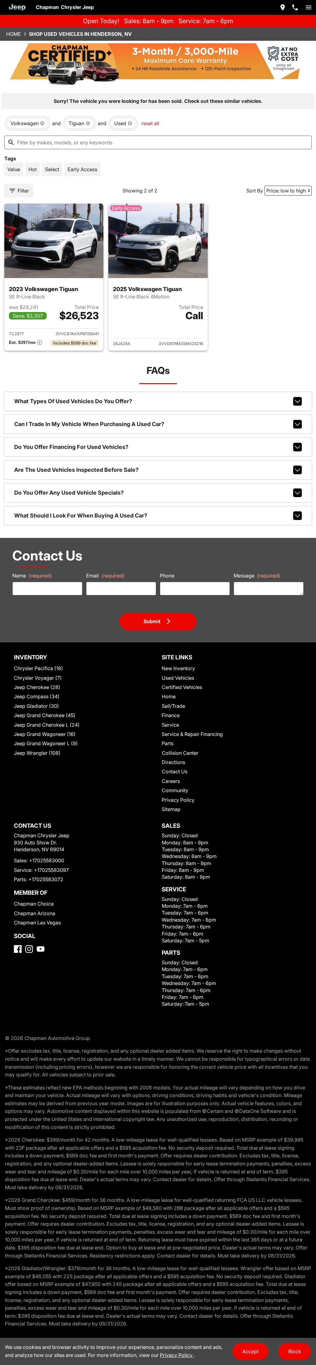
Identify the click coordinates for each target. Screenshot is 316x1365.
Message (257, 576)
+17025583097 (51, 870)
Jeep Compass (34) (37, 696)
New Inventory (178, 668)
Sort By (254, 191)
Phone (167, 576)
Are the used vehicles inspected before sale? (76, 470)
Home (13, 34)
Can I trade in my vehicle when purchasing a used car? (89, 424)
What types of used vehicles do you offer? (73, 401)
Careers (171, 781)
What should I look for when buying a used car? (80, 515)
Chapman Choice (34, 904)
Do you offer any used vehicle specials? (69, 492)
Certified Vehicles (182, 687)
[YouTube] (40, 949)
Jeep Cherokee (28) (37, 687)
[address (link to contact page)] (282, 7)
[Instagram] (29, 949)
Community (175, 790)
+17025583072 (45, 879)
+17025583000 (46, 860)
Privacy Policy (178, 800)
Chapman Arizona (34, 913)
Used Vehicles (178, 678)
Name (32, 576)
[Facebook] (18, 949)
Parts (167, 743)
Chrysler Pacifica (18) (38, 668)
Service (170, 725)
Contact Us (174, 771)
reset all (150, 123)
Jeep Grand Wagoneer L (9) (46, 743)
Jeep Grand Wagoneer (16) (45, 734)
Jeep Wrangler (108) (37, 753)
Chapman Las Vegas (37, 922)
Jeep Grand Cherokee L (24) (47, 725)
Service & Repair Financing (192, 734)
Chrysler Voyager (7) (38, 678)
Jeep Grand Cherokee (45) (44, 715)
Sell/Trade (173, 706)
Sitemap (171, 809)
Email (105, 576)
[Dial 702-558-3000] (295, 7)
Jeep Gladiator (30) (36, 706)
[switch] (308, 7)
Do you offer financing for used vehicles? (71, 447)
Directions (173, 762)
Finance (171, 715)
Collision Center (180, 753)
